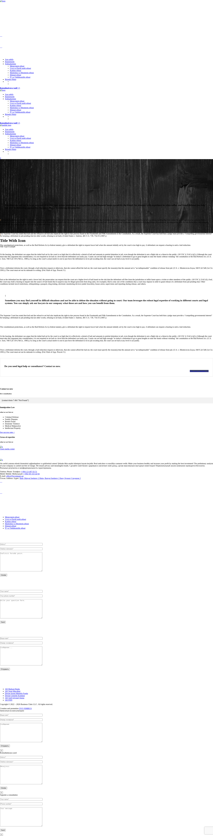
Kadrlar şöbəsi (10, 521)
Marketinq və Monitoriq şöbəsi (17, 524)
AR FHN (8, 700)
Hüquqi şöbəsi (10, 526)
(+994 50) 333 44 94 (31, 474)
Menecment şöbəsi (12, 517)
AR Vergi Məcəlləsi (12, 691)
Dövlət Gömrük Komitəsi (15, 696)
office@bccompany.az (15, 476)
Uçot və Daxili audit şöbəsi (15, 519)
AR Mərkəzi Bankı (12, 689)
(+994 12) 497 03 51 (29, 472)
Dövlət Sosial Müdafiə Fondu (16, 693)
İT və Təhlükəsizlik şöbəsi (15, 528)
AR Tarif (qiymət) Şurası (14, 698)
